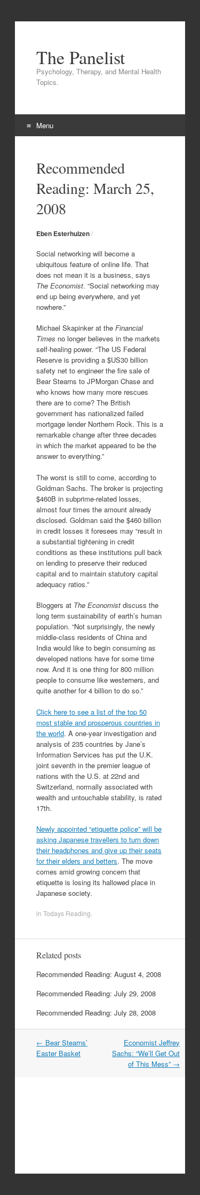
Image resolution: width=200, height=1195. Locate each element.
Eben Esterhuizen (63, 233)
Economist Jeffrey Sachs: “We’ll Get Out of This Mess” (146, 1053)
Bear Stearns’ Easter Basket (61, 1047)
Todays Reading (67, 913)
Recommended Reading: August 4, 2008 (98, 974)
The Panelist (80, 57)
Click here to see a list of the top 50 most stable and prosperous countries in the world (98, 722)
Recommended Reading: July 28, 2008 (96, 1012)
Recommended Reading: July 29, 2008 (96, 993)
